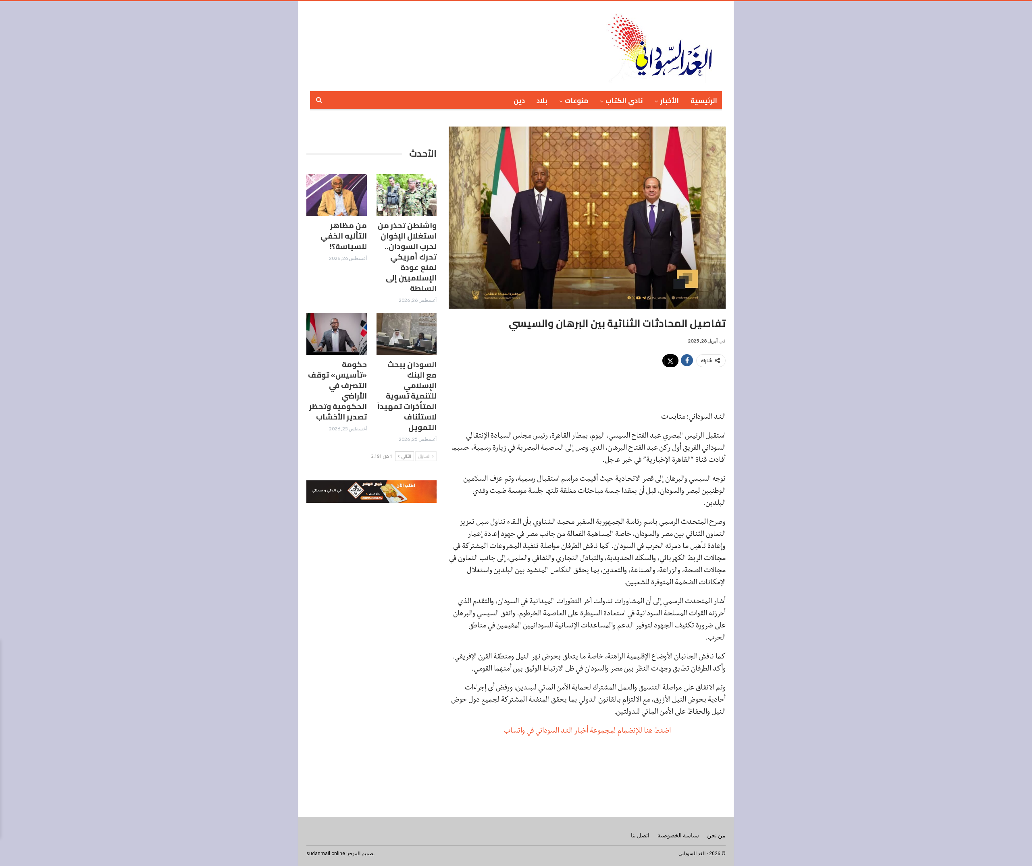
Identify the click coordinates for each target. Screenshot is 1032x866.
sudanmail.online (325, 853)
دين (519, 100)
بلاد (542, 100)
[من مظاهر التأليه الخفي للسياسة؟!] (336, 195)
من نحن (716, 835)
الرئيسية (704, 100)
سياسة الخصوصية (678, 835)
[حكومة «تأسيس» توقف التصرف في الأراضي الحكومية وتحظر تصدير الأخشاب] (336, 334)
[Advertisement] (487, 45)
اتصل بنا (640, 835)
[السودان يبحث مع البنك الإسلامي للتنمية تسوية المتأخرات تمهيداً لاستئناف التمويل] (407, 334)
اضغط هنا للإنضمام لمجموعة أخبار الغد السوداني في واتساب (587, 730)
